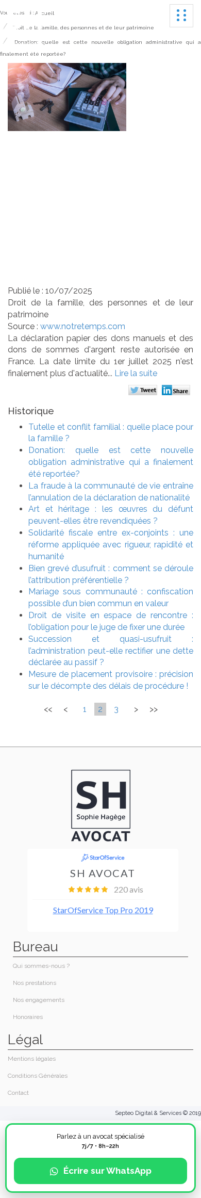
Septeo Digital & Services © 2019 (158, 1113)
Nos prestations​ (34, 982)
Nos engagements (38, 999)
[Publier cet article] (144, 391)
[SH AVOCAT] (24, 27)
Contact (18, 1092)
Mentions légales (32, 1058)
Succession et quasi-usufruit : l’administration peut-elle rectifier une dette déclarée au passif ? (110, 651)
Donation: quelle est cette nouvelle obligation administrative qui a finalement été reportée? (110, 462)
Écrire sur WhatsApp (107, 1170)
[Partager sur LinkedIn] (177, 391)
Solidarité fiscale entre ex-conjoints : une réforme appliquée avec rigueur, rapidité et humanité (110, 544)
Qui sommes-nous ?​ (41, 965)
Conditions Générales (38, 1075)
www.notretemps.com (82, 326)
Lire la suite (135, 373)
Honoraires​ (28, 1017)
